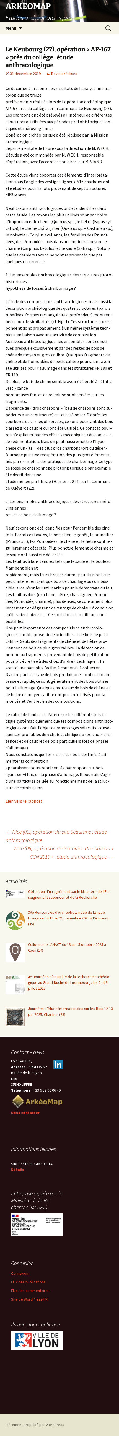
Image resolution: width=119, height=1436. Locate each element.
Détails (17, 1169)
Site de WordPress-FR (29, 1299)
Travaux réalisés (64, 73)
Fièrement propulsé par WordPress (35, 1424)
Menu (11, 28)
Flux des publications (28, 1281)
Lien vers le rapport (24, 801)
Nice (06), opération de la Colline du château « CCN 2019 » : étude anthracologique (63, 852)
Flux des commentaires (30, 1290)
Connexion (19, 1273)
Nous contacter (25, 1112)
